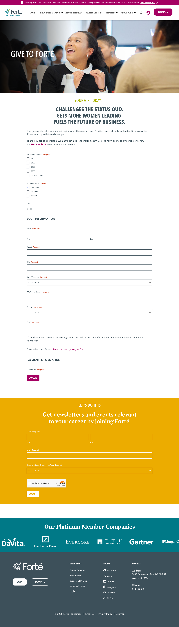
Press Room (75, 576)
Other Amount (37, 175)
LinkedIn (110, 582)
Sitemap (120, 614)
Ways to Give (38, 144)
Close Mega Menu (172, 30)
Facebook (111, 571)
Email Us (89, 614)
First (28, 239)
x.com (109, 576)
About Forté (127, 12)
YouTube (111, 593)
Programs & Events (50, 12)
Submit (33, 494)
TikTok (110, 598)
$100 (33, 163)
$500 (33, 171)
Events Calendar (77, 571)
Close (157, 2)
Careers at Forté (77, 586)
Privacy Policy (105, 614)
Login (148, 13)
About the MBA (73, 12)
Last (91, 239)
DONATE (33, 378)
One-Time (35, 187)
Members (110, 12)
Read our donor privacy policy (67, 349)
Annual (34, 196)
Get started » (147, 3)
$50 (32, 159)
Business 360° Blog (78, 581)
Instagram (111, 587)
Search (141, 13)
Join (32, 12)
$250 (33, 167)
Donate (163, 12)
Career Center (93, 12)
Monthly (34, 192)
